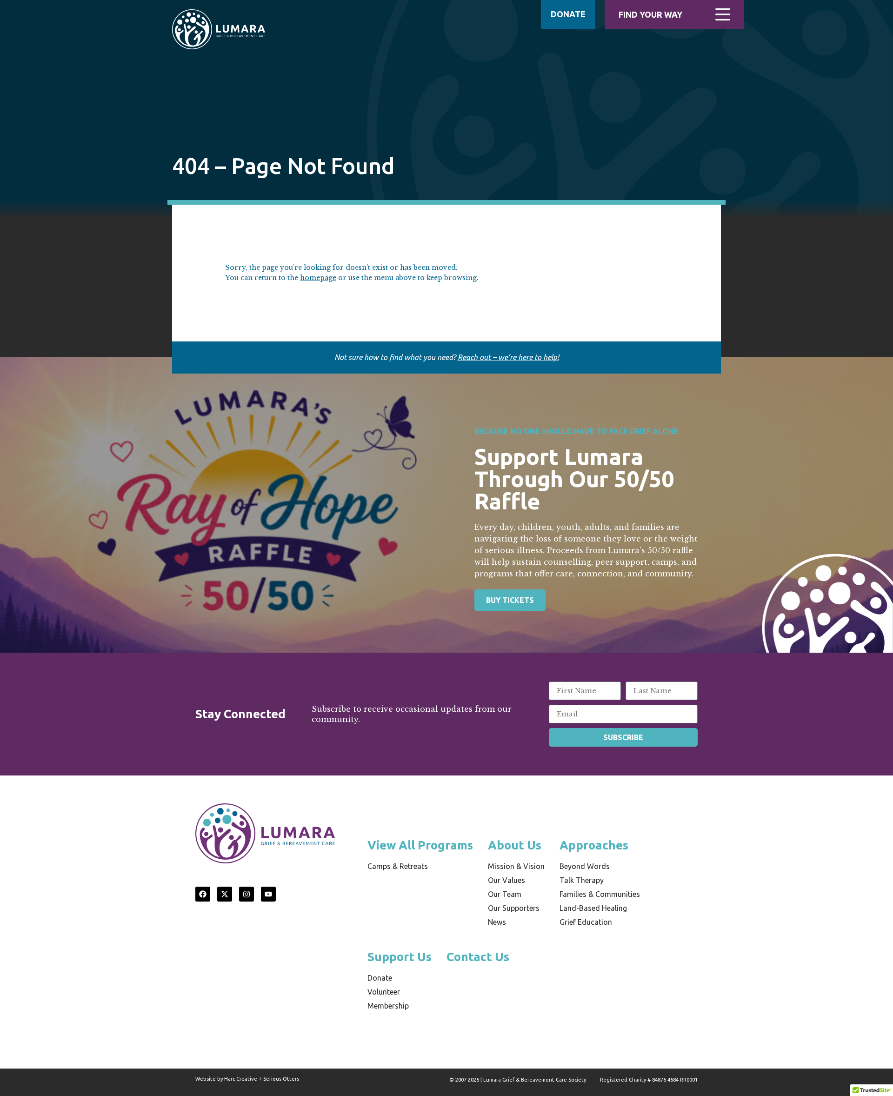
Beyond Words (585, 866)
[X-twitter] (224, 894)
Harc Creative (240, 1079)
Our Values (506, 880)
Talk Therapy (582, 880)
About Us (514, 845)
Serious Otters (281, 1079)
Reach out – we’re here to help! (508, 357)
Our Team (504, 894)
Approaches (594, 845)
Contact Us (477, 956)
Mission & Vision (516, 866)
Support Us (399, 956)
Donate (379, 978)
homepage (318, 278)
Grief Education (586, 922)
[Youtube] (268, 894)
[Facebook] (202, 894)
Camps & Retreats (397, 866)
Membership (388, 1006)
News (497, 922)
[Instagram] (246, 894)
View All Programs (420, 845)
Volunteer (383, 992)
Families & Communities (600, 894)
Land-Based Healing (593, 908)
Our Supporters (514, 908)
